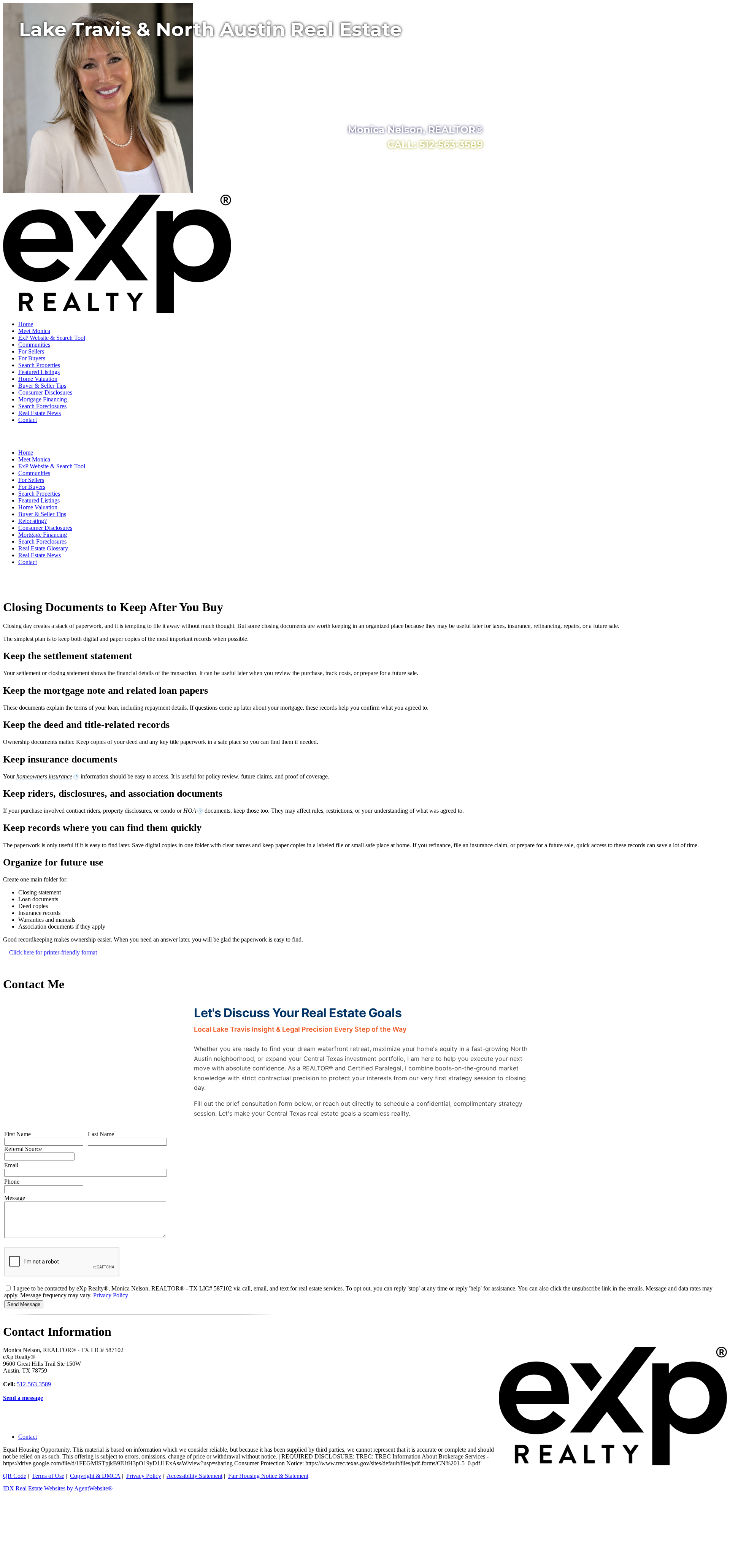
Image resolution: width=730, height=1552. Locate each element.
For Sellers (31, 351)
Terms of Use (48, 1476)
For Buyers (31, 358)
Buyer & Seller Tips (42, 385)
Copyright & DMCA (95, 1476)
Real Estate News (39, 413)
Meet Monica (34, 331)
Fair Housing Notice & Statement (268, 1476)
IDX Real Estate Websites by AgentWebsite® (58, 1488)
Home (25, 324)
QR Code (14, 1476)
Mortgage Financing (42, 399)
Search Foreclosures (42, 406)
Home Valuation (37, 379)
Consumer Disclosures (45, 392)
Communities (34, 344)
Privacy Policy (110, 1295)
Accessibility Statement (194, 1476)
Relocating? (32, 521)
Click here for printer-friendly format (53, 952)
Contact (27, 420)
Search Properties (39, 365)
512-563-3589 (34, 1384)
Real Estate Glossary (43, 548)
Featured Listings (39, 372)
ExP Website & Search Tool (51, 337)
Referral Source (23, 1149)
